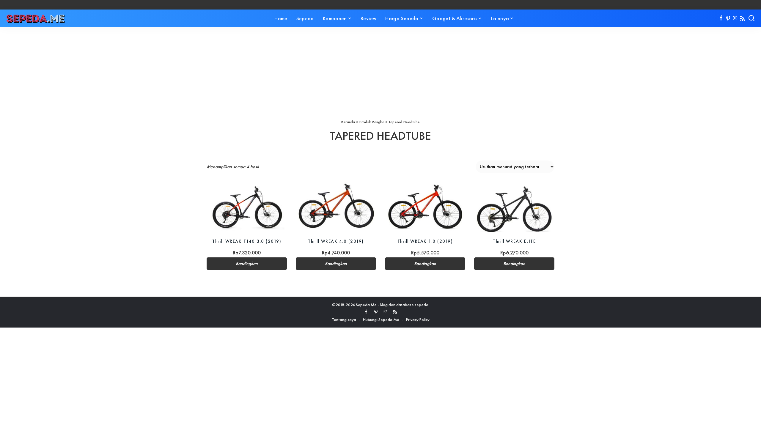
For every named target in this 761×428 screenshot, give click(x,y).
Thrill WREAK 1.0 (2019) (425, 241)
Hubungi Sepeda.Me (381, 319)
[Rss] (742, 18)
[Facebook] (721, 18)
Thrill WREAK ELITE (514, 241)
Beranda (348, 122)
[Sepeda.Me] (35, 18)
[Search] (751, 18)
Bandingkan (247, 264)
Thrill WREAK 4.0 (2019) (336, 241)
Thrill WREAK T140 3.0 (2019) (246, 241)
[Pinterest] (728, 18)
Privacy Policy (418, 319)
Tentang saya (344, 319)
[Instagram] (735, 18)
